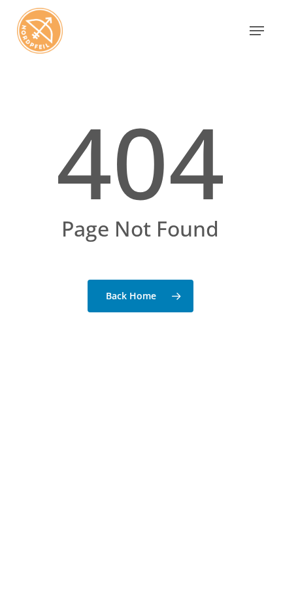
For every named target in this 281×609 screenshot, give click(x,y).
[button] (257, 30)
